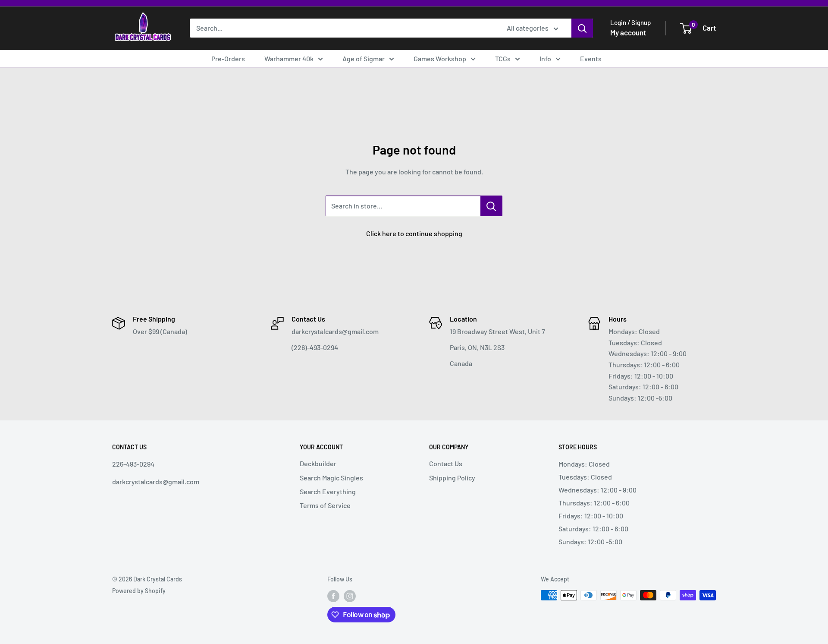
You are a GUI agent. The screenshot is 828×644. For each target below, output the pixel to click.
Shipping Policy (452, 478)
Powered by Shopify (139, 590)
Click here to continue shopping (414, 233)
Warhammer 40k (289, 58)
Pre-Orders (228, 58)
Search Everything (328, 491)
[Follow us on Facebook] (333, 596)
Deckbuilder (318, 463)
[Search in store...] (491, 206)
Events (591, 58)
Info (545, 58)
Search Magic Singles (331, 478)
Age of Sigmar (363, 58)
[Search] (582, 28)
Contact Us (445, 463)
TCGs (503, 58)
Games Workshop (440, 58)
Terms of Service (325, 505)
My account (628, 32)
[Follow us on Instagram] (350, 596)
